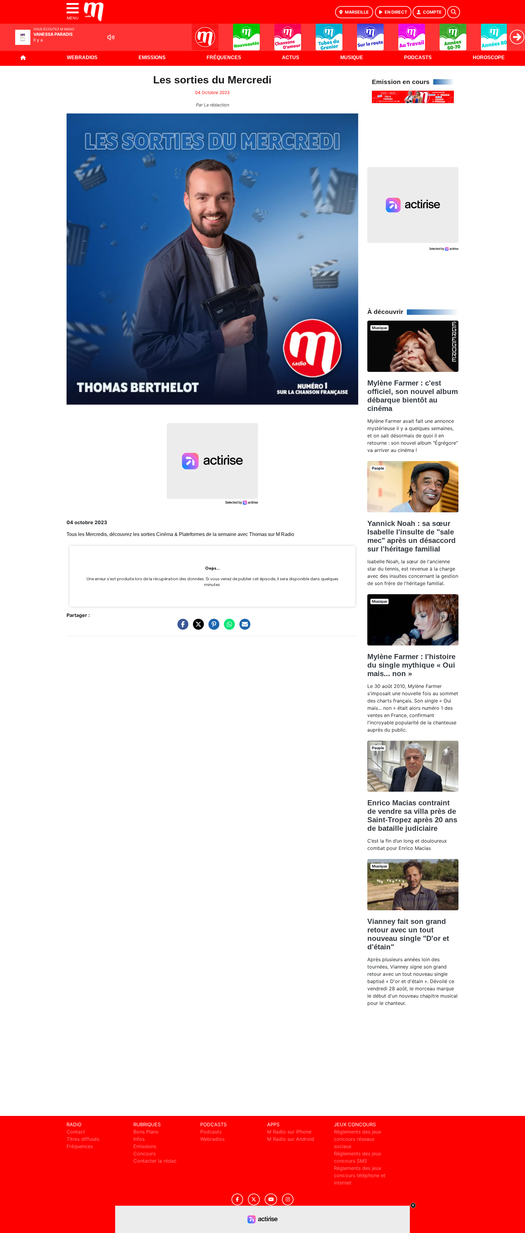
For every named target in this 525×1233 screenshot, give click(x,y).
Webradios (82, 57)
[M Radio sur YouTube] (271, 1199)
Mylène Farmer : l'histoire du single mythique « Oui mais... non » (411, 665)
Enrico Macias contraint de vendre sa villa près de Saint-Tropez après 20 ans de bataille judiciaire (412, 815)
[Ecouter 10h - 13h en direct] (413, 96)
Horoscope (489, 57)
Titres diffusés (83, 1139)
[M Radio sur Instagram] (287, 1199)
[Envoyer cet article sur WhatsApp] (228, 627)
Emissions (152, 57)
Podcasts (418, 57)
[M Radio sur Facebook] (237, 1199)
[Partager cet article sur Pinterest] (212, 627)
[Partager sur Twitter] (197, 627)
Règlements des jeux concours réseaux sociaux (357, 1139)
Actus (290, 57)
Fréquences (224, 57)
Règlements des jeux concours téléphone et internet (360, 1175)
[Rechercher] (453, 12)
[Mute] (110, 37)
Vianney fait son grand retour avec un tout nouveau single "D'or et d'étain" (408, 934)
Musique (351, 57)
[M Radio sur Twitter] (254, 1199)
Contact (76, 1132)
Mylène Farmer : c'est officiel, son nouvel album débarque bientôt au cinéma (412, 396)
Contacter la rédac (155, 1161)
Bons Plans (145, 1132)
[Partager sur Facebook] (181, 627)
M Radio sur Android (290, 1139)
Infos (139, 1139)
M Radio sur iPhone (289, 1132)
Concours (144, 1153)
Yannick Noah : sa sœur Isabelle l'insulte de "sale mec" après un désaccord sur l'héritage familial (411, 536)
